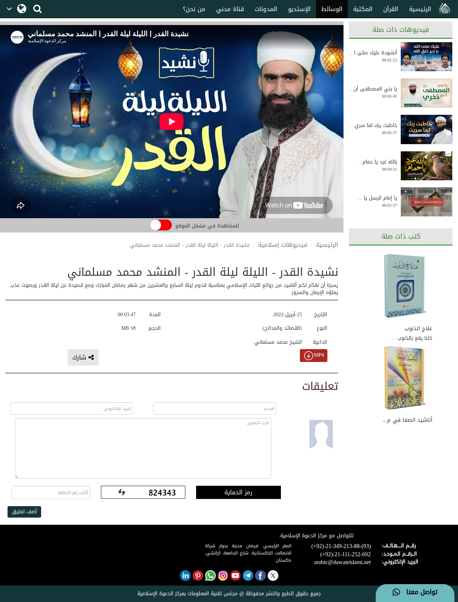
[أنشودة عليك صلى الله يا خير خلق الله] (426, 57)
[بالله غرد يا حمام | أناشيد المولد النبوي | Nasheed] (426, 165)
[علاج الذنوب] (405, 286)
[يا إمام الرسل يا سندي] (426, 202)
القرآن (390, 9)
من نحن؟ (194, 9)
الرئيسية (420, 9)
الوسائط (331, 9)
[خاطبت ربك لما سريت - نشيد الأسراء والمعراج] (426, 129)
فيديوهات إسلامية (282, 244)
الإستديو (299, 9)
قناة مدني (230, 9)
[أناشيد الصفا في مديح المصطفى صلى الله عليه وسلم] (405, 378)
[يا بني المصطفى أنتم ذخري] (426, 93)
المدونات (266, 9)
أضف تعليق (24, 512)
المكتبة (362, 9)
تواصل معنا (419, 592)
